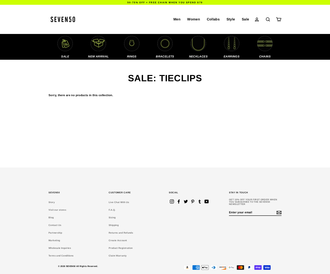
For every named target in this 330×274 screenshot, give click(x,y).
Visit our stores (57, 210)
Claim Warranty (118, 255)
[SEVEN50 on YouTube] (207, 201)
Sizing (112, 217)
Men (176, 19)
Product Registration (121, 248)
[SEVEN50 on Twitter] (186, 201)
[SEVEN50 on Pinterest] (193, 201)
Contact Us (55, 225)
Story (52, 202)
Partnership (55, 232)
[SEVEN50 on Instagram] (172, 201)
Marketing (54, 240)
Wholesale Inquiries (60, 248)
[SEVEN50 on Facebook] (179, 201)
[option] (65, 47)
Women (193, 19)
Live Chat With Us (119, 202)
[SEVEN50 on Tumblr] (200, 201)
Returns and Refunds (121, 232)
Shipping (114, 225)
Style (230, 19)
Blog (51, 217)
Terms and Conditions (61, 255)
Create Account (118, 240)
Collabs (213, 19)
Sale (245, 19)
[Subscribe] (278, 212)
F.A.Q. (112, 210)
